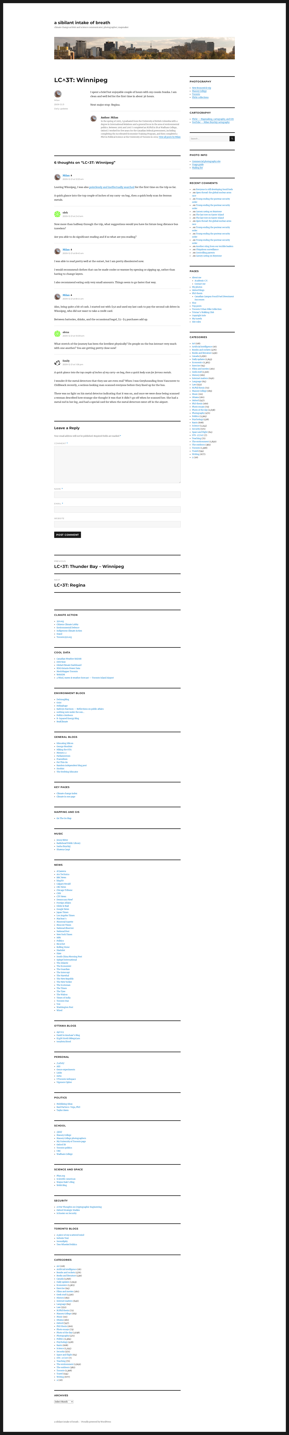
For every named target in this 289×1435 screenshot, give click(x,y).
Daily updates (61, 108)
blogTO (60, 880)
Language (61, 1304)
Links (59, 1073)
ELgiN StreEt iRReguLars (68, 1038)
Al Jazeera (61, 871)
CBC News (61, 887)
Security (60, 1351)
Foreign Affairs (64, 903)
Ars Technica (63, 874)
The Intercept (63, 972)
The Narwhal (63, 975)
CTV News (61, 896)
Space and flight (64, 1355)
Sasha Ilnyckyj (63, 846)
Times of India (63, 997)
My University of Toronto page (71, 1141)
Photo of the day (64, 1332)
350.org (60, 621)
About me (196, 277)
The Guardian (63, 969)
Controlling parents (205, 252)
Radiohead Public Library (68, 843)
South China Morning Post (69, 956)
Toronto (61, 1370)
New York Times (64, 934)
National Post (63, 931)
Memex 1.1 (62, 753)
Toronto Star (63, 1001)
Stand (59, 634)
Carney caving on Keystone (209, 211)
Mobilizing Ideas (65, 1104)
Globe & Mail (63, 906)
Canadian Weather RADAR (69, 659)
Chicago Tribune (64, 890)
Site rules (196, 322)
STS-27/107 (62, 1358)
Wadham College (65, 1154)
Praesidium (62, 759)
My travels (197, 318)
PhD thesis (62, 1326)
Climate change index (67, 793)
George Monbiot (64, 746)
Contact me (200, 284)
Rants (59, 1345)
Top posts (197, 306)
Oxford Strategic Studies (68, 1210)
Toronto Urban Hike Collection (207, 309)
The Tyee (61, 991)
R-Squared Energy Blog (68, 718)
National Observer (65, 928)
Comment (61, 443)
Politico (60, 941)
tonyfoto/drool (64, 1041)
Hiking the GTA (64, 749)
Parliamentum (63, 756)
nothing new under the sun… (70, 712)
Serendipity (62, 1241)
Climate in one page (66, 796)
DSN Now (61, 662)
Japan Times (62, 912)
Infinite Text (63, 1238)
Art (58, 1266)
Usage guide (198, 164)
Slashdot (61, 950)
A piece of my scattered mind (70, 1235)
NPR (59, 937)
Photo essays (63, 1329)
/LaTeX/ (60, 1063)
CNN (59, 893)
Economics (62, 1285)
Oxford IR (61, 1144)
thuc (194, 303)
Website (59, 518)
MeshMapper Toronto (67, 671)
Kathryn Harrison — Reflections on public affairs (80, 709)
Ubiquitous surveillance (207, 249)
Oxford (60, 1323)
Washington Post (65, 1007)
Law (59, 1307)
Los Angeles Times (66, 915)
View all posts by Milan (170, 137)
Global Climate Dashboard (69, 665)
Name (58, 489)
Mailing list (197, 167)
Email (58, 503)
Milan (57, 100)
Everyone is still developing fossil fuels (214, 189)
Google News (63, 909)
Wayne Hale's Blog (66, 1182)
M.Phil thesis (63, 1310)
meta (59, 1076)
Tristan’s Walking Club (203, 312)
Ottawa (60, 1320)
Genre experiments (66, 1069)
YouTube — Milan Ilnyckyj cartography (211, 122)
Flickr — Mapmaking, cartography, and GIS (213, 119)
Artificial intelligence (67, 1269)
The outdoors (63, 1367)
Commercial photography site (206, 161)
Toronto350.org (64, 637)
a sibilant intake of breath (82, 22)
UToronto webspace (66, 1079)
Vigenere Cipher (64, 1082)
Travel (60, 1373)
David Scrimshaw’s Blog (68, 1035)
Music (59, 1317)
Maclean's (62, 918)
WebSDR (61, 674)
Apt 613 (60, 1032)
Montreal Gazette (65, 922)
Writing (60, 1377)
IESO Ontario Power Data (68, 668)
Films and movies (65, 1291)
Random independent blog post (72, 765)
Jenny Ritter (62, 840)
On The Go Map (64, 818)
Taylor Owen (63, 1110)
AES (58, 1066)
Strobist (60, 768)
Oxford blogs (198, 290)
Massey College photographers (71, 1138)
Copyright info (199, 315)
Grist (59, 702)
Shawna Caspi (63, 849)
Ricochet (61, 944)
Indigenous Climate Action (69, 631)
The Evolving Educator (67, 772)
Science (60, 1348)
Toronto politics (64, 1148)
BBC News (61, 877)
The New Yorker (64, 982)
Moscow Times (64, 925)
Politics (60, 1339)
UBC (59, 1151)
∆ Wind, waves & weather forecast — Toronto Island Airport (85, 678)
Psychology (62, 1342)
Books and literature (66, 1275)
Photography (63, 1336)
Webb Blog (62, 1185)
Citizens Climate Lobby (67, 624)
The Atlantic (62, 963)
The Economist (64, 966)
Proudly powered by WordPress (96, 1422)
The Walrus (62, 994)
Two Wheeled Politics (67, 1244)
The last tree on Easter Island (210, 214)
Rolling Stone (63, 947)
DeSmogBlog (63, 699)
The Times (62, 988)
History (60, 1298)
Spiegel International (67, 960)
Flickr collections (200, 97)
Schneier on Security (66, 1213)
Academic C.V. (201, 280)
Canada (60, 1279)
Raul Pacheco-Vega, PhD (68, 1107)
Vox (58, 1004)
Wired (59, 1010)
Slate (59, 953)
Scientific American (66, 1179)
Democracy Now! (65, 899)
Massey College (64, 1135)
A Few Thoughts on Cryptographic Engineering (79, 1207)
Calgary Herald (64, 884)
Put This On (62, 762)
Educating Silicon (65, 743)
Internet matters (65, 1301)
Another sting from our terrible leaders (214, 246)
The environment (65, 1364)
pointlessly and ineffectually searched (111, 187)
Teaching (61, 1361)
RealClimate (62, 721)
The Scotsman (63, 985)
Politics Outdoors (65, 715)
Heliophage (62, 706)
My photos (197, 287)
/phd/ (59, 1132)
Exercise (61, 1288)
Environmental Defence (68, 627)
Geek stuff (61, 1294)
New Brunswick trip (201, 88)
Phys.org (61, 1176)
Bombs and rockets (66, 1272)
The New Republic (65, 979)
